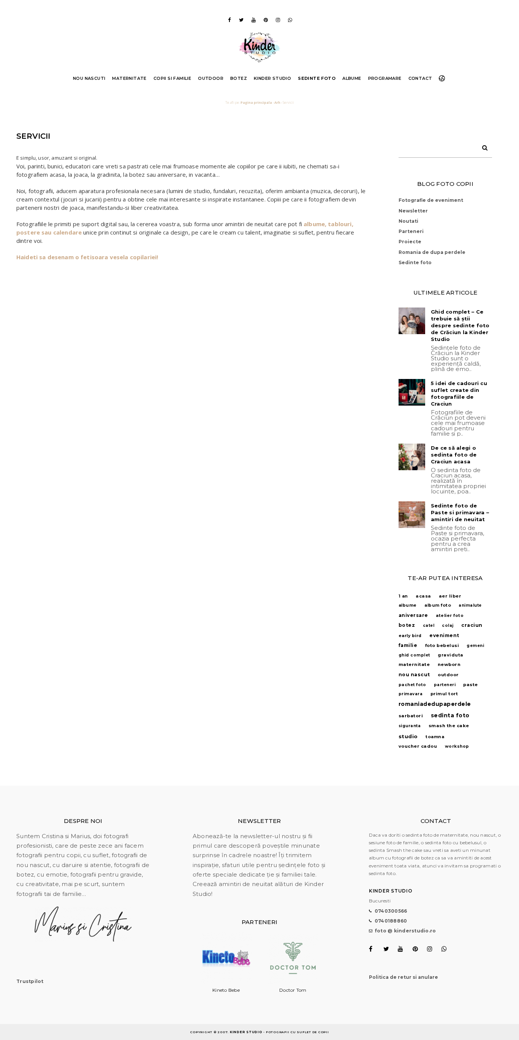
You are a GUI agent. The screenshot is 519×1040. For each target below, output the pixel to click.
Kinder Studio (272, 78)
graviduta (451, 655)
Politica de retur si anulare (403, 977)
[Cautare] (482, 146)
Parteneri (411, 231)
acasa (423, 596)
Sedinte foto (316, 78)
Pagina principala (256, 102)
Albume (351, 78)
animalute (470, 605)
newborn (449, 664)
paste (470, 684)
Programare (385, 78)
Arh (277, 102)
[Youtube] (253, 19)
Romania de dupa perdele (432, 252)
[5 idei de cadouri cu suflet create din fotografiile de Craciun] (412, 392)
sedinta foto (450, 715)
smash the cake (449, 725)
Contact (420, 78)
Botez (238, 78)
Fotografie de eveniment (431, 200)
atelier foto (450, 615)
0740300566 (391, 911)
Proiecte (410, 241)
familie (408, 645)
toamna (435, 736)
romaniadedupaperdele (435, 704)
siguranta (410, 725)
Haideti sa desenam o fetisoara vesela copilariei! (87, 257)
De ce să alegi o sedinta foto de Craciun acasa (454, 455)
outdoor (448, 674)
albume (408, 605)
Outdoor (210, 78)
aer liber (450, 596)
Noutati (408, 221)
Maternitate (129, 78)
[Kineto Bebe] (226, 982)
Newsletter (413, 211)
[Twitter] (241, 19)
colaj (448, 625)
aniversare (413, 615)
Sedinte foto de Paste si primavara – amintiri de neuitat (460, 512)
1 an (403, 596)
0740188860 (391, 921)
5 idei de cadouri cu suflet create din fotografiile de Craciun (459, 393)
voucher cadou (418, 746)
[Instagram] (278, 19)
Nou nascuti (89, 78)
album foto (437, 605)
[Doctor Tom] (293, 982)
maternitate (414, 664)
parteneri (445, 684)
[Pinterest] (265, 19)
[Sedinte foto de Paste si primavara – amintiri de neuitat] (412, 514)
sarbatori (411, 715)
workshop (457, 746)
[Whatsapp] (290, 19)
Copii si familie (172, 78)
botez (407, 625)
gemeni (475, 645)
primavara (411, 693)
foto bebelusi (442, 645)
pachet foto (412, 684)
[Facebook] (229, 19)
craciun (472, 625)
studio (408, 736)
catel (429, 625)
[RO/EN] (443, 78)
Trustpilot (30, 981)
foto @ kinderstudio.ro (405, 931)
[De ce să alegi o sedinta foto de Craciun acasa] (412, 457)
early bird (410, 635)
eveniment (444, 635)
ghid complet (414, 655)
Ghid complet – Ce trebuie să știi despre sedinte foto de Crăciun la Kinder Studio (460, 325)
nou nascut (414, 674)
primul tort (444, 693)
